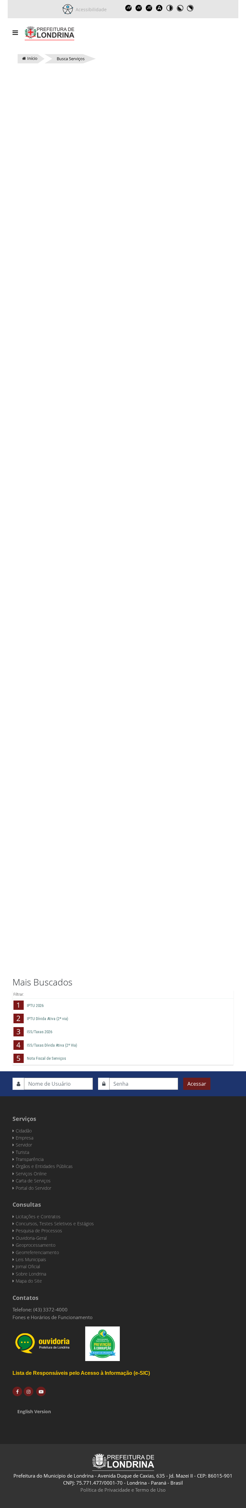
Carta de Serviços (33, 1181)
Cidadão (24, 1131)
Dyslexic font (159, 8)
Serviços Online (31, 1174)
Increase (128, 8)
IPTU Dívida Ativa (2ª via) (47, 1018)
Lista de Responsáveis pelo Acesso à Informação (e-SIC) (81, 1373)
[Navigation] (15, 32)
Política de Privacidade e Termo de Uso (123, 1490)
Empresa (24, 1138)
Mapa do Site (29, 1281)
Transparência (30, 1159)
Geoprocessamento (35, 1245)
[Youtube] (41, 1391)
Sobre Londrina (31, 1274)
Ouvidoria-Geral (31, 1238)
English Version (34, 1411)
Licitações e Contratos (38, 1216)
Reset (149, 8)
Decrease (139, 8)
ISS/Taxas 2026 (39, 1031)
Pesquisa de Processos (39, 1231)
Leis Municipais (31, 1259)
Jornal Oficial (28, 1266)
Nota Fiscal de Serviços (46, 1058)
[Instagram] (28, 1391)
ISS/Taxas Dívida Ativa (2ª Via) (52, 1045)
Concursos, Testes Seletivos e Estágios (55, 1223)
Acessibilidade (90, 9)
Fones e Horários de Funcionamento (52, 1317)
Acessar (196, 1083)
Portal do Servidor (33, 1188)
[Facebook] (17, 1391)
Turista (22, 1152)
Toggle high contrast (169, 8)
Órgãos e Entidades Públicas (44, 1166)
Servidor (24, 1145)
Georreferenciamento (37, 1252)
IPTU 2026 (35, 1005)
